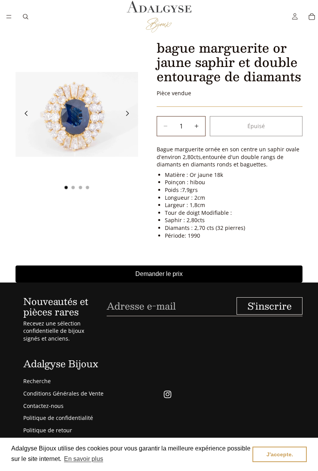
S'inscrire (269, 305)
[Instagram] (167, 394)
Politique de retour (47, 430)
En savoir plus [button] (83, 459)
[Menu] (9, 17)
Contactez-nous (43, 405)
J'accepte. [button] (279, 454)
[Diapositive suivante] (129, 114)
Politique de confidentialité (58, 417)
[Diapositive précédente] (24, 114)
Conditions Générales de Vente (63, 393)
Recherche (37, 381)
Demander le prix (159, 274)
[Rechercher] (25, 16)
